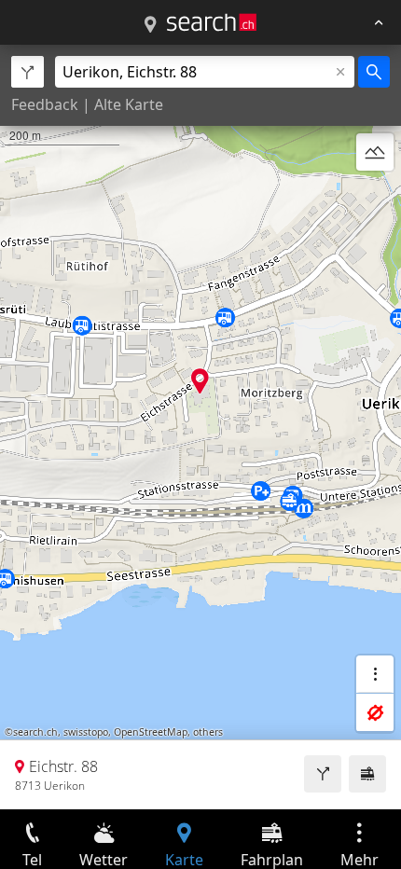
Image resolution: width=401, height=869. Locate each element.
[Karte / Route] (150, 25)
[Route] (322, 774)
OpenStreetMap (150, 731)
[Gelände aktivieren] (375, 152)
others (208, 731)
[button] (200, 381)
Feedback (44, 104)
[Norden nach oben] (375, 196)
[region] (200, 427)
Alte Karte (128, 104)
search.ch (35, 731)
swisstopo (85, 731)
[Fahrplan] (367, 774)
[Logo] (211, 22)
